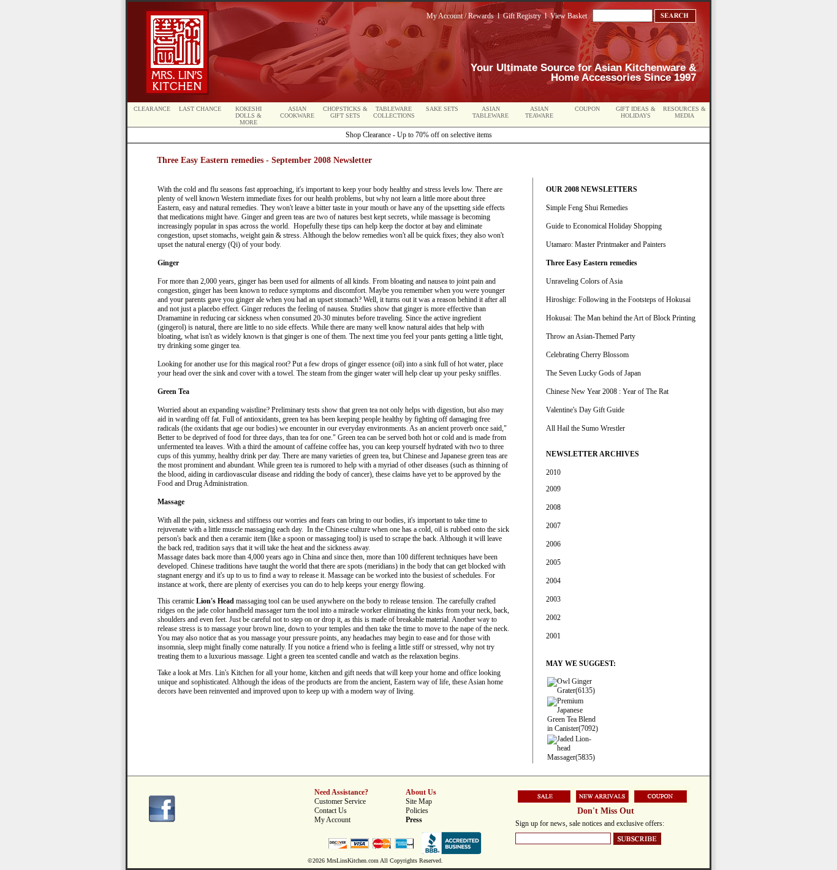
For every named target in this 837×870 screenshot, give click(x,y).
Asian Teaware (539, 112)
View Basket (568, 16)
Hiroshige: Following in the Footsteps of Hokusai (618, 299)
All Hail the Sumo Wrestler (585, 428)
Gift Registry (522, 16)
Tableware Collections (394, 112)
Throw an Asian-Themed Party (590, 336)
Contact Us (330, 810)
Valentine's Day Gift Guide (585, 410)
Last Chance (200, 108)
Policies (417, 810)
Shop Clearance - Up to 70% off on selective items (419, 134)
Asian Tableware (490, 112)
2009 (553, 489)
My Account (332, 819)
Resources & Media (684, 112)
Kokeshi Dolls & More (248, 115)
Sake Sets (442, 108)
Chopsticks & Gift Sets (345, 112)
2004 (553, 581)
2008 (553, 507)
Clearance (152, 108)
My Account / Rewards (460, 16)
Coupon (587, 108)
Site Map (419, 801)
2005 (553, 562)
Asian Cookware (297, 112)
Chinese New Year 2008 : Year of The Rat (607, 391)
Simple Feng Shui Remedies (587, 207)
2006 (553, 544)
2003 (553, 599)
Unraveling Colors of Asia (584, 281)
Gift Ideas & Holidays (636, 112)
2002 (553, 617)
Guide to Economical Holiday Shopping (604, 226)
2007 (553, 525)
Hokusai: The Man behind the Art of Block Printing (620, 318)
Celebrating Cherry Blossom (587, 354)
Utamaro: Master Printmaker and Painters (606, 244)
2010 (553, 472)
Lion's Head (215, 601)
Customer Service (340, 801)
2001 (553, 636)
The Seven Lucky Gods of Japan (593, 373)
